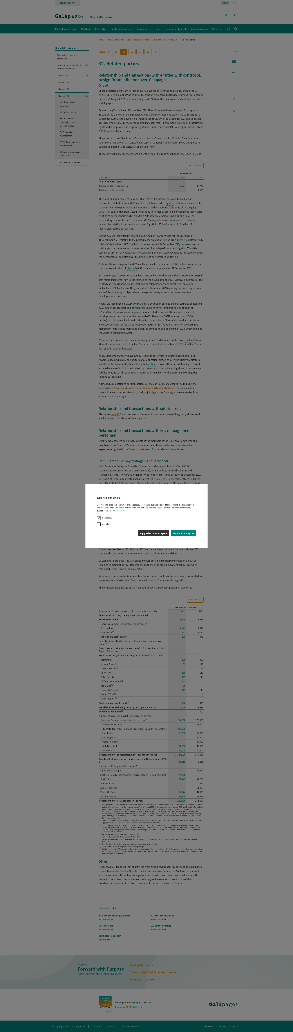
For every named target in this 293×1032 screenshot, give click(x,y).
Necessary (107, 517)
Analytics (106, 524)
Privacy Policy (118, 510)
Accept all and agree (183, 533)
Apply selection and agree (153, 533)
